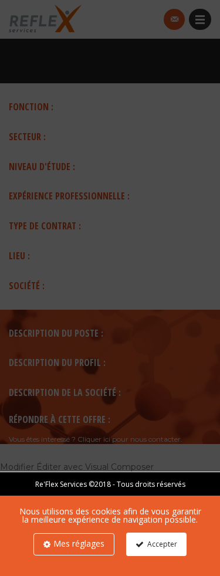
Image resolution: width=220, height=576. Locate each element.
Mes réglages (78, 543)
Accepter (162, 544)
